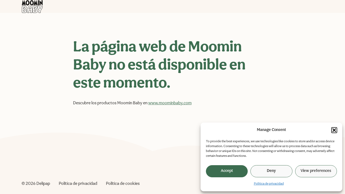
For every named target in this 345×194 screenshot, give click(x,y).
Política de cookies (123, 184)
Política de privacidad (269, 183)
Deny (271, 171)
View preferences (316, 171)
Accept (227, 171)
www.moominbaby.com (170, 103)
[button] (334, 130)
